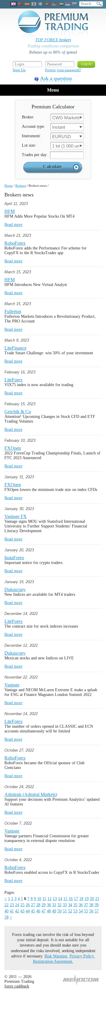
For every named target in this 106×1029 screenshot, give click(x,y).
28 (38, 905)
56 (91, 911)
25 (22, 905)
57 (97, 911)
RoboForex (15, 243)
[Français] (40, 4)
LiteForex (13, 379)
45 (33, 911)
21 (97, 898)
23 (12, 905)
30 (49, 905)
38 (91, 905)
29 (44, 905)
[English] (13, 4)
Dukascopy (15, 589)
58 (6, 917)
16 (71, 898)
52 (70, 911)
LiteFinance (15, 347)
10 (39, 898)
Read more (13, 224)
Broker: (28, 117)
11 (44, 898)
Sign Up (19, 70)
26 (28, 905)
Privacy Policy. (82, 956)
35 (75, 905)
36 (81, 905)
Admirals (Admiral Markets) (30, 794)
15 (65, 898)
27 (33, 905)
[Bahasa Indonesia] (67, 4)
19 (87, 898)
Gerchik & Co (17, 411)
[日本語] (34, 4)
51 (65, 911)
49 (54, 911)
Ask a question (56, 78)
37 (86, 905)
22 (6, 905)
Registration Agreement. (53, 961)
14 (60, 898)
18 (81, 898)
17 (76, 898)
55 (86, 911)
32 (59, 905)
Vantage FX (15, 516)
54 (81, 911)
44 (28, 911)
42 (17, 911)
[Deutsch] (54, 4)
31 (54, 905)
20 (92, 898)
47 (44, 911)
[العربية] (61, 4)
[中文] (20, 4)
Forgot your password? (63, 70)
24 (17, 905)
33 (65, 905)
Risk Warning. (56, 956)
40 (6, 911)
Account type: (33, 126)
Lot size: (29, 145)
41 (12, 911)
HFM (9, 211)
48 (49, 911)
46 (38, 911)
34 (70, 905)
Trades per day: (35, 155)
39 (97, 905)
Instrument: (31, 136)
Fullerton (12, 311)
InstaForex (14, 557)
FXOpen (12, 448)
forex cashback (16, 986)
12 (49, 898)
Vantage (11, 684)
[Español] (27, 4)
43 (22, 911)
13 (55, 898)
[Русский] (74, 4)
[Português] (47, 4)
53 (75, 911)
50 (59, 911)
